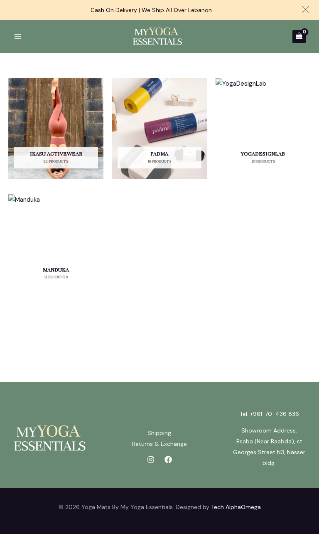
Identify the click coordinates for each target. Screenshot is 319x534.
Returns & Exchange (159, 443)
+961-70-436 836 (274, 414)
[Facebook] (168, 459)
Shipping (159, 433)
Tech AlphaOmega (236, 507)
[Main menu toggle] (17, 36)
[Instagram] (151, 459)
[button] (305, 9)
